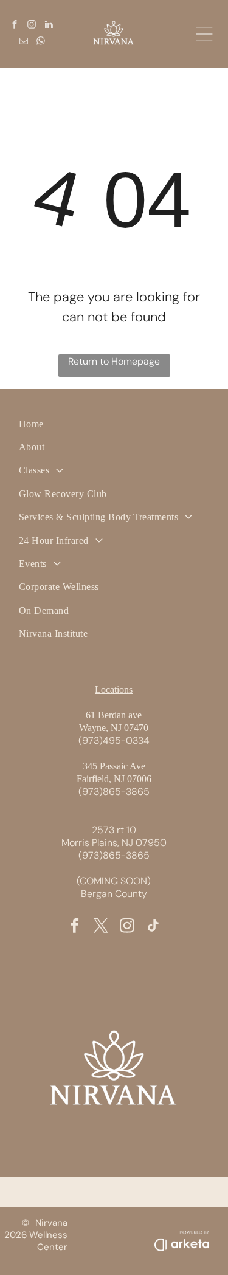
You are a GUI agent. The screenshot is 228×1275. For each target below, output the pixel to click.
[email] (23, 42)
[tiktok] (153, 927)
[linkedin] (48, 26)
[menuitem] (114, 424)
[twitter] (101, 927)
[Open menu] (204, 34)
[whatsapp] (40, 42)
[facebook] (14, 26)
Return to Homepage (114, 361)
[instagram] (31, 26)
